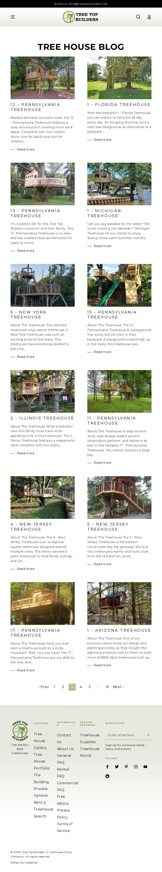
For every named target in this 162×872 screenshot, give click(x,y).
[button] (138, 17)
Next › (118, 687)
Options (41, 796)
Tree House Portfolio (42, 761)
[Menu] (12, 17)
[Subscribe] (149, 735)
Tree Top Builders (33, 852)
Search (40, 816)
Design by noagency (24, 862)
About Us (65, 749)
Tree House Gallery (40, 741)
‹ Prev (43, 687)
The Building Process (41, 782)
